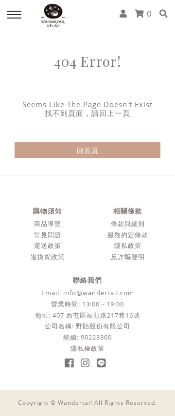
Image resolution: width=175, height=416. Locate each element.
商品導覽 (47, 224)
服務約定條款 (127, 235)
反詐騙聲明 (128, 257)
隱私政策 (127, 246)
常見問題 (47, 235)
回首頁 (88, 150)
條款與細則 (128, 224)
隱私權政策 (87, 348)
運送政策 (47, 246)
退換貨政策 (48, 257)
